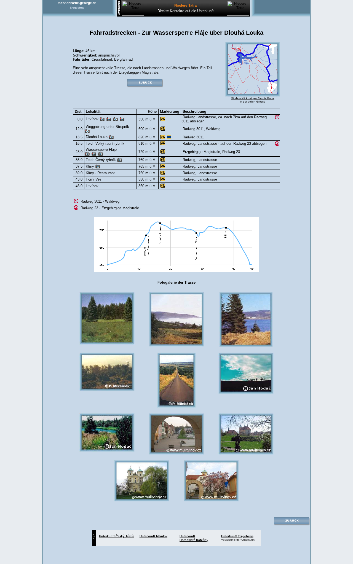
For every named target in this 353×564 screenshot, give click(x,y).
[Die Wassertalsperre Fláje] (94, 155)
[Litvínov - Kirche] (115, 120)
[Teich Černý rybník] (119, 161)
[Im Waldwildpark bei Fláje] (100, 155)
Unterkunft (116, 536)
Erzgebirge (77, 7)
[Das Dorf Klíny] (97, 167)
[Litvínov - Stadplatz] (102, 120)
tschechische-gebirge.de (77, 3)
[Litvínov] (122, 120)
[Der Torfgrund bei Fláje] (87, 155)
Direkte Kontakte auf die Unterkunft (185, 11)
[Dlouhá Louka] (111, 138)
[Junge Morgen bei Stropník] (87, 132)
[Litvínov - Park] (108, 120)
